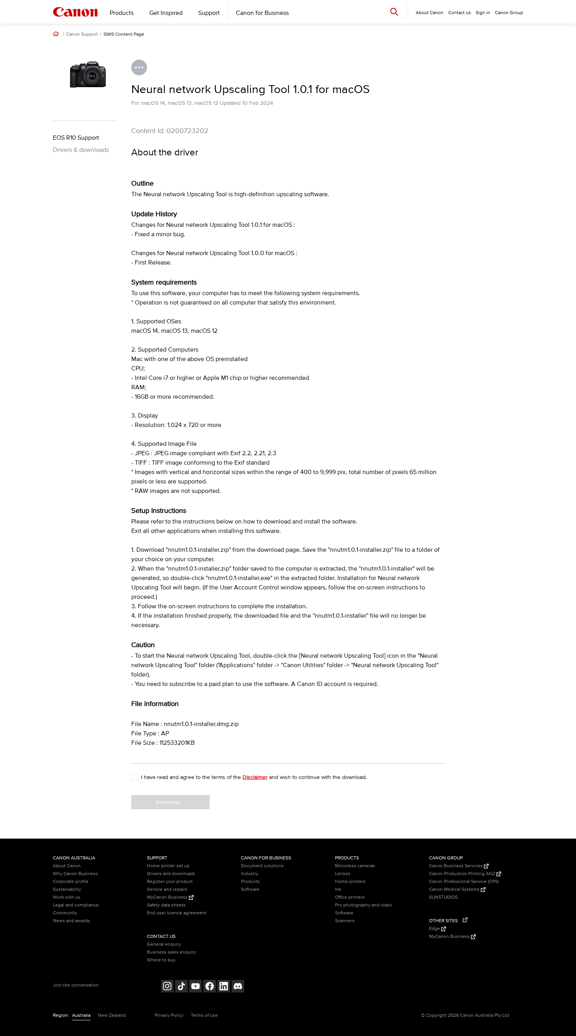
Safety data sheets (166, 905)
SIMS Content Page (123, 34)
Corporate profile (71, 882)
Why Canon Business (75, 874)
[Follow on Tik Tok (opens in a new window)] (181, 987)
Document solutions (262, 866)
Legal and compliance (76, 905)
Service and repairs (167, 889)
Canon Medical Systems (455, 889)
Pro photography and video (363, 905)
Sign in (483, 13)
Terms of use (204, 1015)
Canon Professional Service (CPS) (464, 882)
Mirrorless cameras (355, 866)
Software (250, 889)
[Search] (394, 12)
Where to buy (161, 960)
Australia (81, 1015)
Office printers (350, 897)
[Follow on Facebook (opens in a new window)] (209, 987)
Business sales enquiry (171, 952)
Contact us (459, 13)
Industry (249, 874)
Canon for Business (262, 13)
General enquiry (164, 944)
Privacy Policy (169, 1015)
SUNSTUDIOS (443, 897)
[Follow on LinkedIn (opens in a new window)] (223, 987)
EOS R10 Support (76, 138)
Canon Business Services (456, 866)
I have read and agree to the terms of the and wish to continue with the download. (254, 777)
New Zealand (112, 1015)
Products (122, 13)
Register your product (170, 882)
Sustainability (67, 889)
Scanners (345, 921)
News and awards (71, 921)
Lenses (342, 874)
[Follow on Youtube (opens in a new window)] (195, 987)
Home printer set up (168, 866)
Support (209, 13)
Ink (338, 889)
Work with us (66, 897)
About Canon (67, 866)
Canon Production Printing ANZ (462, 874)
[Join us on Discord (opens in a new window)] (238, 987)
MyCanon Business (168, 897)
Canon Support (82, 34)
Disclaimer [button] (255, 777)
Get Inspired (166, 13)
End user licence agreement (176, 913)
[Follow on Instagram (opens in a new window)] (167, 987)
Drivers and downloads (171, 874)
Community (65, 913)
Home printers (350, 882)
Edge (435, 929)
